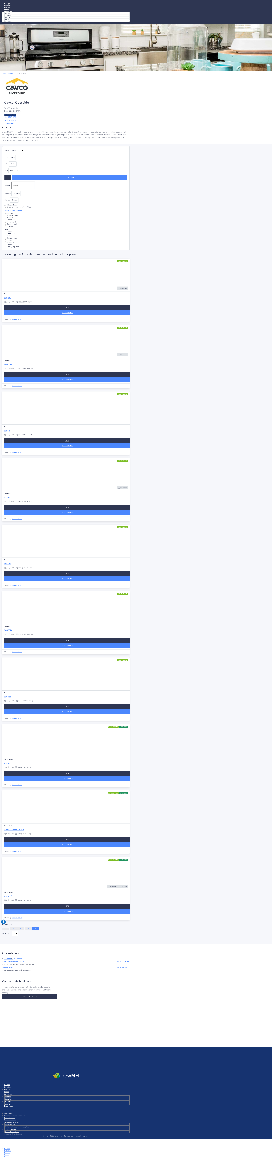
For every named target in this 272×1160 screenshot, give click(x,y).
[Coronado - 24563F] (66, 541)
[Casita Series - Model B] (66, 740)
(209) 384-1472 (123, 967)
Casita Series (8, 759)
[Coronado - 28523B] (66, 275)
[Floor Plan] (122, 288)
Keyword (7, 185)
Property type (9, 213)
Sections (7, 193)
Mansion (10, 242)
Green (9, 245)
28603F (7, 697)
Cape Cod (11, 234)
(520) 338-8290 (123, 962)
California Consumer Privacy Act (14, 1116)
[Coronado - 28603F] (66, 673)
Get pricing (67, 313)
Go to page (6, 933)
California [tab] (18, 959)
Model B (8, 763)
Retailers (7, 5)
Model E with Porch (14, 829)
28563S (7, 497)
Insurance (8, 11)
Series (6, 150)
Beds (6, 157)
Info (67, 308)
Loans (6, 9)
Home (4, 73)
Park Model (11, 220)
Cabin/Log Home (14, 247)
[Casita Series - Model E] (66, 873)
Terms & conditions (10, 1120)
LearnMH (85, 1136)
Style (6, 229)
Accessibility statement (11, 1122)
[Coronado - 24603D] (66, 341)
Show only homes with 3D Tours (19, 207)
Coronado (7, 294)
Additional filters (10, 205)
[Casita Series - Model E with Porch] (66, 806)
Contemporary (13, 238)
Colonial (10, 236)
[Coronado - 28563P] (66, 407)
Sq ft (6, 170)
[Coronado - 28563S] (66, 474)
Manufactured (12, 215)
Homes (7, 3)
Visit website (10, 120)
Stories (7, 200)
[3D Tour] (123, 886)
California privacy (9, 1118)
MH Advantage (12, 226)
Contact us (9, 123)
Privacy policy (8, 1114)
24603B (8, 630)
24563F (7, 564)
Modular (10, 218)
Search (71, 177)
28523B (7, 298)
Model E (8, 896)
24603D (8, 364)
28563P (7, 431)
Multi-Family (12, 222)
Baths (6, 164)
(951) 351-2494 (11, 117)
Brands (7, 7)
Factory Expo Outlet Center (13, 962)
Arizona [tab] (9, 959)
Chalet (9, 240)
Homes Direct (17, 319)
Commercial (12, 224)
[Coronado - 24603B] (66, 607)
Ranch (9, 232)
